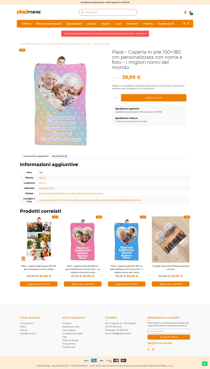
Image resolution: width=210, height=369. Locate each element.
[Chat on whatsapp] (205, 363)
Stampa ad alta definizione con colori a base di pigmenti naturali (71, 193)
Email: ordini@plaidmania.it (118, 333)
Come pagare (69, 330)
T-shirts (148, 23)
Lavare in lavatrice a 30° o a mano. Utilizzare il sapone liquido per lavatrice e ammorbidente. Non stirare (90, 200)
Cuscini (91, 23)
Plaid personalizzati (48, 23)
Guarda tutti (166, 23)
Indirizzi (23, 330)
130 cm (42, 183)
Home (22, 44)
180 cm (42, 178)
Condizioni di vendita (72, 333)
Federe (105, 23)
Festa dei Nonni (37, 44)
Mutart (170, 366)
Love (118, 23)
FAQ (64, 337)
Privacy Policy (69, 344)
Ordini (23, 327)
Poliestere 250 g (46, 188)
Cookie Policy (68, 347)
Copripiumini (74, 23)
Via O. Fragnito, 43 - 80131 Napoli (120, 323)
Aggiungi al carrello (153, 98)
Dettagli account (28, 333)
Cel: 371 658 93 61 (113, 327)
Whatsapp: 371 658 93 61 (116, 330)
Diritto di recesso (70, 340)
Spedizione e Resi (70, 327)
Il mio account (27, 323)
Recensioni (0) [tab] (59, 156)
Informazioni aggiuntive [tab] (36, 156)
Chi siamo (66, 323)
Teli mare (132, 23)
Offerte (26, 23)
